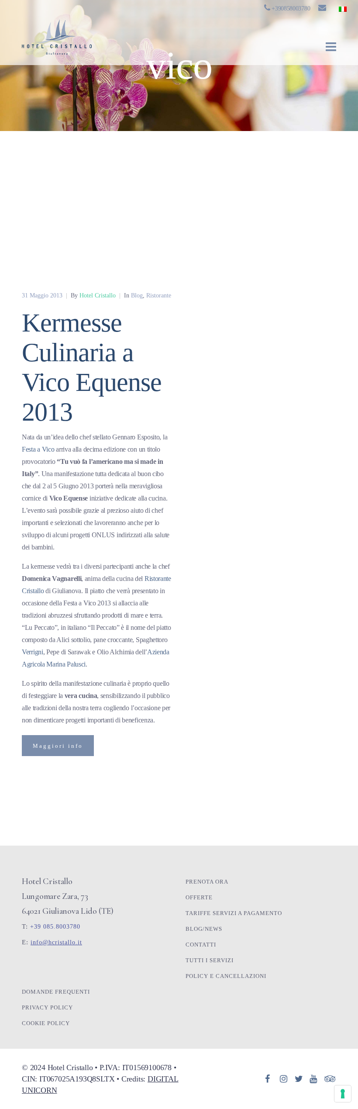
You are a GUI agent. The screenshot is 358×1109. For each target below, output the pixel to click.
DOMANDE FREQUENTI (56, 991)
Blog (137, 295)
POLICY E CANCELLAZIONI (226, 976)
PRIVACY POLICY (47, 1007)
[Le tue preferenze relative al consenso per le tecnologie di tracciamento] (342, 1093)
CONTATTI (201, 944)
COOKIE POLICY (46, 1023)
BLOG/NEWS (204, 929)
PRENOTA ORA (207, 881)
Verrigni (32, 652)
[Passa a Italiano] (342, 9)
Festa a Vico (38, 449)
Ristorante (158, 295)
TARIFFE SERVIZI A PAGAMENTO (234, 913)
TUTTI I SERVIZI (210, 960)
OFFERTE (199, 897)
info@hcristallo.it (56, 942)
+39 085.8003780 (55, 926)
